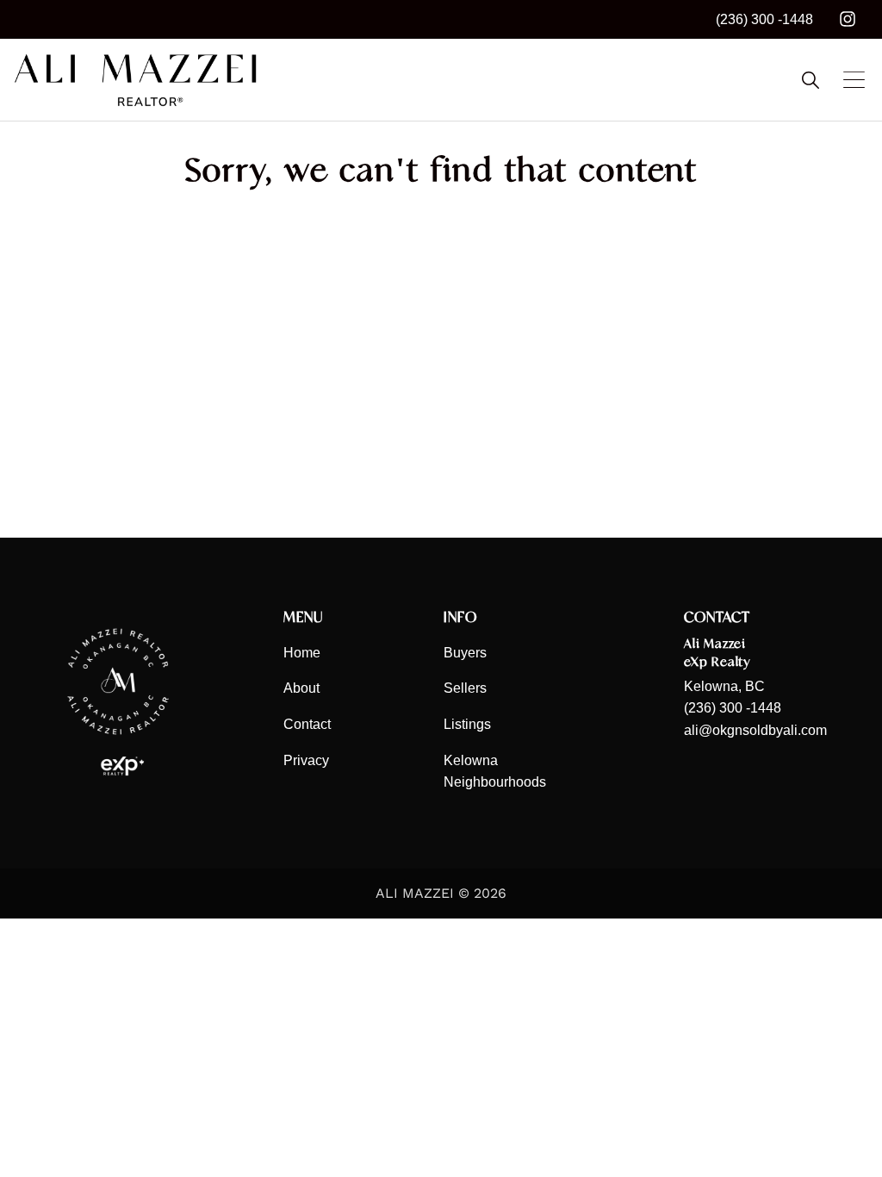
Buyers (465, 652)
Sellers (465, 688)
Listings (467, 724)
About (301, 688)
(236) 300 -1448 (764, 19)
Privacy (306, 760)
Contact (307, 724)
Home (301, 652)
